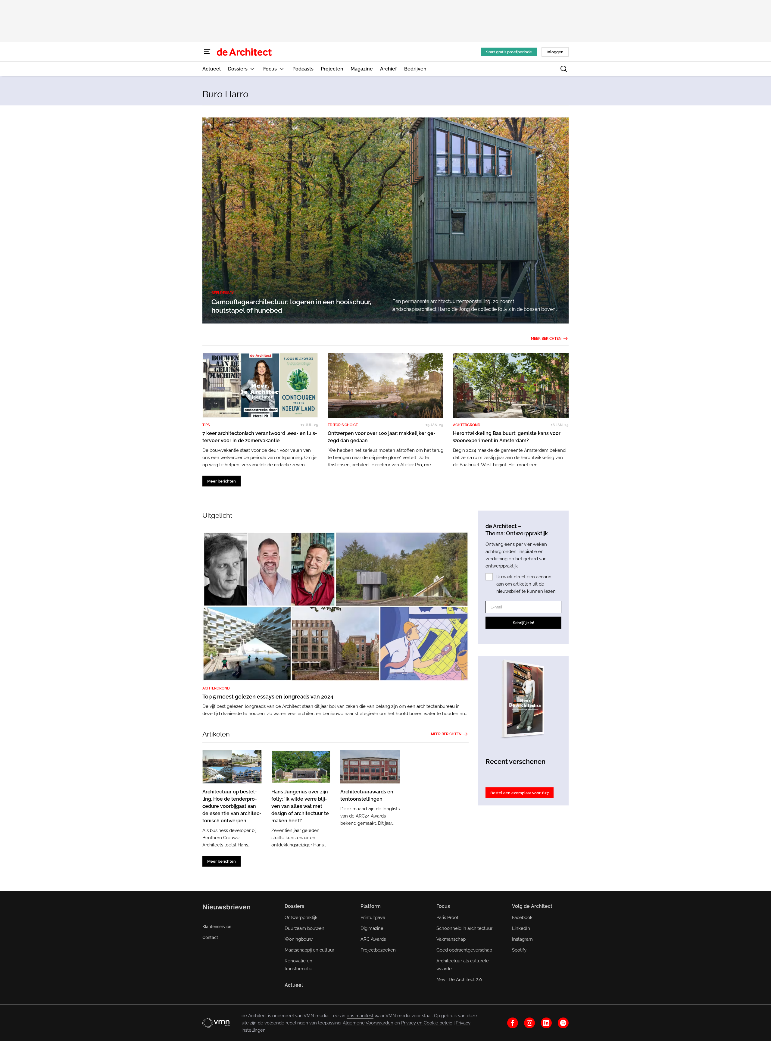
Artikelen (216, 734)
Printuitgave (373, 917)
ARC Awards (373, 939)
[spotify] (563, 1023)
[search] (564, 69)
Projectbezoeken (378, 950)
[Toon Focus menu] (281, 69)
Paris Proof (447, 917)
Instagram (522, 939)
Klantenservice (216, 926)
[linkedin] (546, 1023)
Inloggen (555, 52)
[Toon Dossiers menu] (252, 69)
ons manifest (360, 1015)
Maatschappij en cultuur (309, 950)
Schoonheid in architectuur (464, 928)
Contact (210, 937)
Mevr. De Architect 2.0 (459, 979)
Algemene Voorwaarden (368, 1023)
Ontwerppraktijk (301, 917)
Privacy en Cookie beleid (426, 1023)
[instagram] (529, 1023)
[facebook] (512, 1023)
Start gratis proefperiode (509, 52)
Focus (443, 906)
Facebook (522, 917)
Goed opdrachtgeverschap (464, 950)
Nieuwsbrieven (226, 907)
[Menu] (207, 52)
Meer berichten (546, 338)
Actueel (294, 985)
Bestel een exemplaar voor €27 (519, 793)
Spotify (519, 950)
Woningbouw (299, 939)
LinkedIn (521, 928)
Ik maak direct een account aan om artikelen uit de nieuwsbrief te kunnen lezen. (526, 584)
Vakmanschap (451, 939)
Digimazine (372, 928)
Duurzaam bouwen (304, 928)
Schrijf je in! (523, 623)
